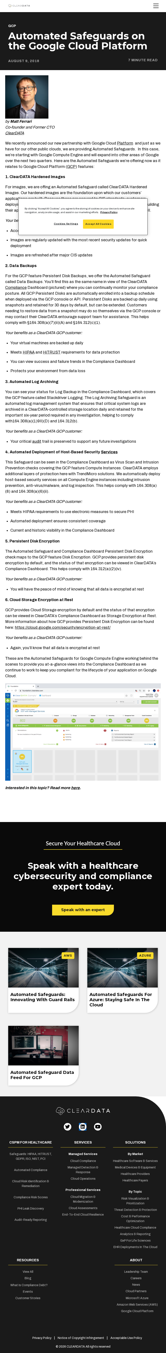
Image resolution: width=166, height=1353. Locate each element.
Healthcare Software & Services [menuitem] (135, 1161)
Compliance (16, 287)
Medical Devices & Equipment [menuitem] (135, 1167)
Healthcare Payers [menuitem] (135, 1180)
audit (36, 441)
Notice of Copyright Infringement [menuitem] (81, 1338)
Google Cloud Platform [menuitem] (137, 1311)
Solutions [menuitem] (135, 1142)
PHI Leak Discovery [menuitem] (31, 1208)
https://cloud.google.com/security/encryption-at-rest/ (62, 627)
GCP (12, 26)
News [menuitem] (136, 1284)
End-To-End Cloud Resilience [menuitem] (83, 1214)
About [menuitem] (136, 1260)
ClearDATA (14, 133)
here (75, 788)
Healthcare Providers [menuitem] (135, 1174)
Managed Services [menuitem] (83, 1154)
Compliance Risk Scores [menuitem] (31, 1197)
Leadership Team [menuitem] (136, 1271)
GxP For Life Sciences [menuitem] (135, 1240)
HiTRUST (52, 352)
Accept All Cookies (98, 224)
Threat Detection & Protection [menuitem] (135, 1209)
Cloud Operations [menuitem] (83, 1178)
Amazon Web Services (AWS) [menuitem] (137, 1304)
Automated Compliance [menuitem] (30, 1170)
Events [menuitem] (28, 1291)
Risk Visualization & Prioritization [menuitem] (135, 1201)
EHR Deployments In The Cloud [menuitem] (135, 1247)
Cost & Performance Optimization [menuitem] (135, 1219)
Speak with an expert (83, 909)
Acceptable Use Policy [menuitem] (126, 1338)
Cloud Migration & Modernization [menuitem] (83, 1199)
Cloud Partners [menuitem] (136, 1291)
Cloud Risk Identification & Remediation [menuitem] (30, 1184)
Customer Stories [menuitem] (27, 1298)
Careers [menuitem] (136, 1278)
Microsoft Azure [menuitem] (137, 1298)
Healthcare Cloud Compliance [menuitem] (135, 1227)
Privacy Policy (108, 212)
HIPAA (29, 352)
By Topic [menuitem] (135, 1191)
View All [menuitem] (28, 1271)
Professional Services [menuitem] (83, 1190)
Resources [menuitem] (28, 1260)
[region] (83, 216)
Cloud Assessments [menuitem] (83, 1208)
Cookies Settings (66, 223)
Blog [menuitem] (28, 1278)
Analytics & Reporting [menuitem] (135, 1234)
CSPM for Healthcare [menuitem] (30, 1142)
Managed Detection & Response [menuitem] (83, 1170)
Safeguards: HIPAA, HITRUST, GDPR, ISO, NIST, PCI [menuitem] (31, 1156)
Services (109, 452)
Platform (125, 143)
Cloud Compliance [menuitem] (83, 1161)
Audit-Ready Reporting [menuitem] (30, 1219)
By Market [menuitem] (135, 1154)
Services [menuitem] (83, 1142)
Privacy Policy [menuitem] (41, 1338)
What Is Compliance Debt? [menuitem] (29, 1285)
